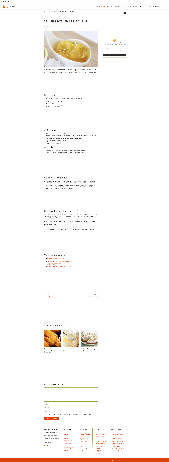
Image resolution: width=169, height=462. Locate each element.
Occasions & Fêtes (145, 6)
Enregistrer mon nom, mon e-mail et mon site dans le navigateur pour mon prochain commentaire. (70, 414)
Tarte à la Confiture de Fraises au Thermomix (58, 261)
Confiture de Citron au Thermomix (56, 258)
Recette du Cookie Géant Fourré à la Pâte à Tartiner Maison (117, 434)
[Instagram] (5, 2)
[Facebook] (3, 2)
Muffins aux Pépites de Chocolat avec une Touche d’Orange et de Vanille (117, 445)
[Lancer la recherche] (125, 13)
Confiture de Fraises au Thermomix (56, 260)
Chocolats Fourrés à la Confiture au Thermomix (59, 266)
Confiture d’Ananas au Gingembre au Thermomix (59, 264)
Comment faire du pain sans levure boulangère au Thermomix (69, 449)
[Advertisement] (71, 84)
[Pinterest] (50, 445)
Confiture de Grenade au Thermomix (56, 263)
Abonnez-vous (114, 55)
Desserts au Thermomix (52, 11)
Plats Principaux (116, 6)
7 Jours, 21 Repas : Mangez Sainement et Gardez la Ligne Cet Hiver (85, 434)
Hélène (47, 28)
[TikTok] (8, 2)
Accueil (43, 11)
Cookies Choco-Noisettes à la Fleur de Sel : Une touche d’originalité (118, 450)
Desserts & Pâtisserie (131, 6)
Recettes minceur (158, 6)
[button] (165, 6)
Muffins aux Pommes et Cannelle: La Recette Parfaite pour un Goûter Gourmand (118, 440)
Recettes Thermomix (102, 6)
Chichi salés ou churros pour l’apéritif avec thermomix (51, 350)
